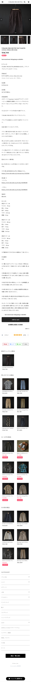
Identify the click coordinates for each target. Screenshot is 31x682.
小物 (2, 592)
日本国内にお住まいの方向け (15, 324)
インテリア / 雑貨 (6, 633)
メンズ (2, 582)
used (2, 622)
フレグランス (4, 612)
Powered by (13, 666)
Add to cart (15, 319)
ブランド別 (4, 577)
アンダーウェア (5, 602)
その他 (3, 643)
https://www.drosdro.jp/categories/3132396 (15, 173)
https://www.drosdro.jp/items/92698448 (14, 182)
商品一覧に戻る (15, 656)
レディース (4, 587)
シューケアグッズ (5, 617)
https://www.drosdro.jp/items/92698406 (14, 189)
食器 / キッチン (5, 638)
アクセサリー (4, 597)
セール (3, 648)
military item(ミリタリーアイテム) (10, 627)
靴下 (2, 607)
